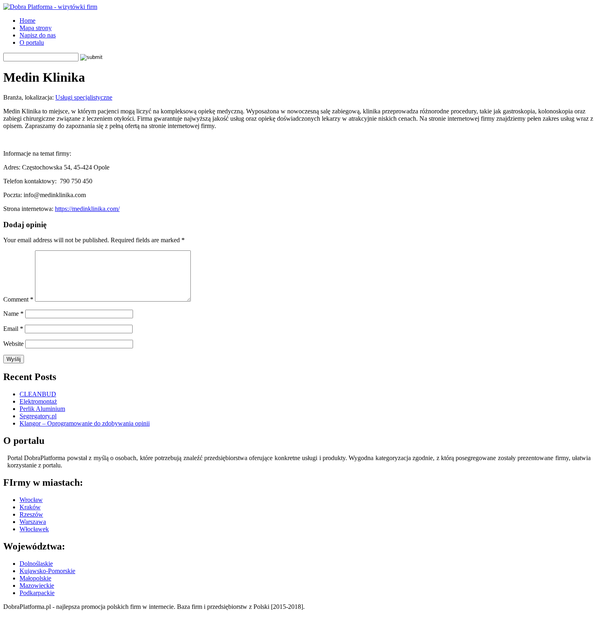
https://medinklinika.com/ (87, 208)
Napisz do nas (38, 35)
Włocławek (34, 529)
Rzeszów (31, 514)
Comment (18, 299)
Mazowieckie (37, 585)
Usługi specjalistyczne (83, 97)
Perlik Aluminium (42, 408)
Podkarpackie (37, 592)
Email (13, 328)
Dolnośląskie (36, 563)
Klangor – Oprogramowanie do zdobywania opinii (85, 423)
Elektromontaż (38, 401)
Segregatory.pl (38, 416)
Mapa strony (36, 27)
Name (13, 313)
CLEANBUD (38, 394)
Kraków (30, 507)
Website (13, 343)
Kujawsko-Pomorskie (47, 570)
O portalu (32, 42)
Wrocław (31, 499)
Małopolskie (35, 578)
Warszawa (33, 521)
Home (27, 20)
